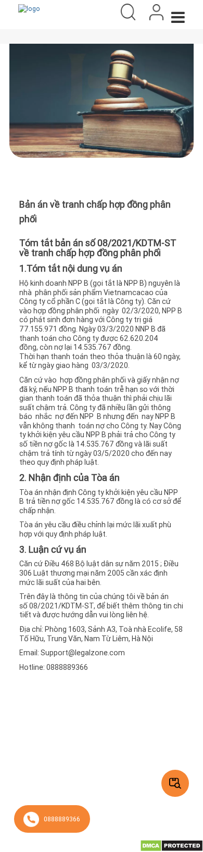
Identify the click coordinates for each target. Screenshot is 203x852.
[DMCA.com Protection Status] (171, 845)
